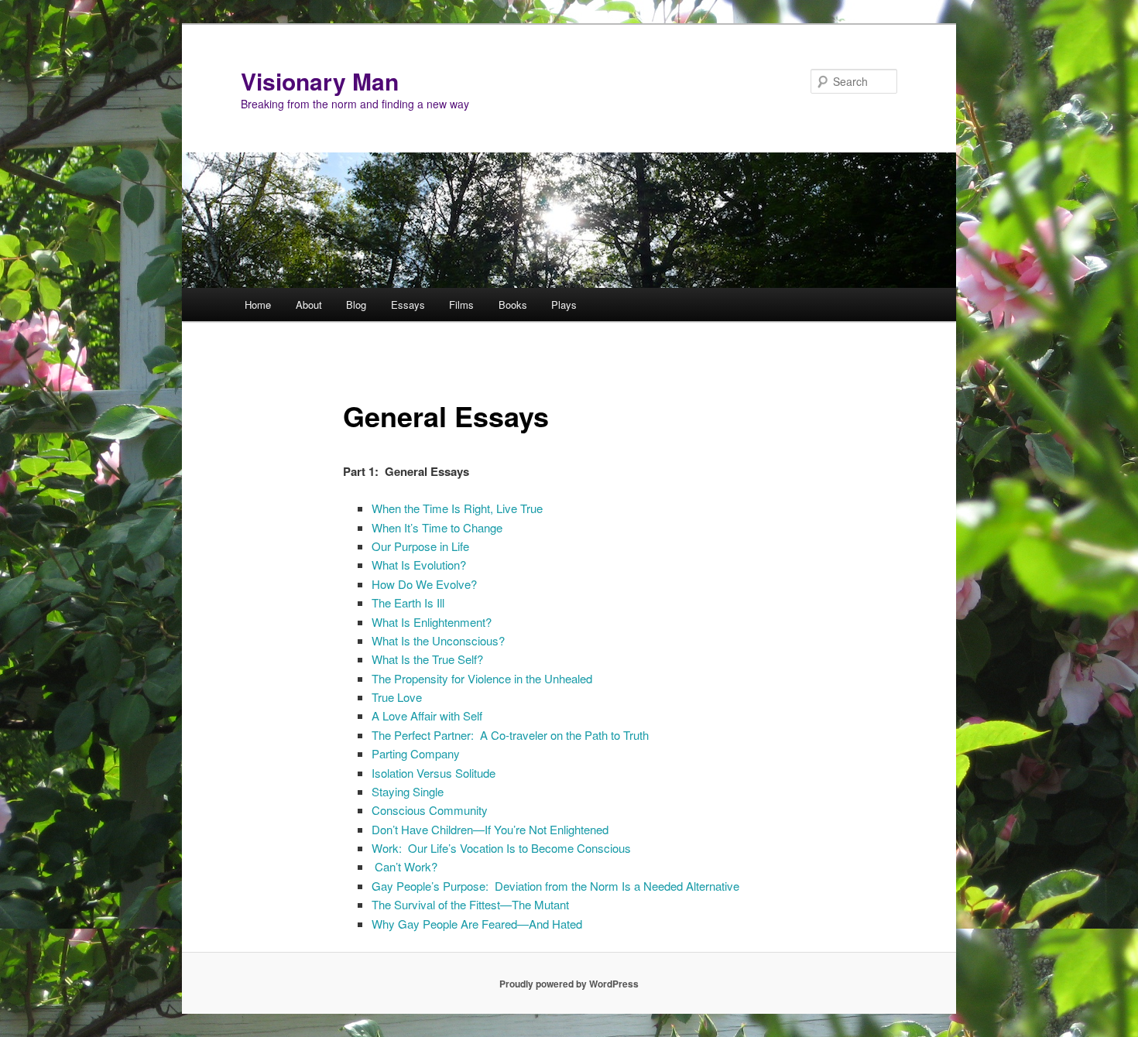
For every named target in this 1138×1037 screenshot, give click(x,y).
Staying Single (408, 791)
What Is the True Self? (427, 659)
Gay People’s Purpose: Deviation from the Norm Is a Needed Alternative (555, 886)
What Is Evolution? (419, 564)
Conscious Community (430, 810)
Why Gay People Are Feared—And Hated (477, 924)
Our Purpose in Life (420, 546)
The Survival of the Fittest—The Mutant (470, 904)
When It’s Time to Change (437, 527)
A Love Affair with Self (427, 715)
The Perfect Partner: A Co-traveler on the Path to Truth (510, 735)
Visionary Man (320, 81)
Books (513, 304)
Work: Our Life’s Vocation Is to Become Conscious (501, 848)
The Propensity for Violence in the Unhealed (482, 678)
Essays (408, 304)
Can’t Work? (404, 866)
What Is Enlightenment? (432, 622)
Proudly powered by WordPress (569, 984)
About (309, 304)
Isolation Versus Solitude (433, 773)
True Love (397, 697)
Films (461, 304)
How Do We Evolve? (424, 584)
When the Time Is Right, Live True (457, 508)
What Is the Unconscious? (438, 640)
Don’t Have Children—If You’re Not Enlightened (490, 829)
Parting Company (416, 753)
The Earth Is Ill (408, 602)
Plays (564, 304)
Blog (356, 304)
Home (258, 304)
